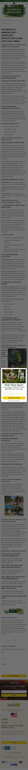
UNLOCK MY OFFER (14, 398)
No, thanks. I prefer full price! (13, 400)
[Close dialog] (26, 369)
